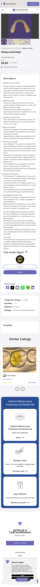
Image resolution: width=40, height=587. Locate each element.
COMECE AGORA (20, 543)
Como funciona (20, 552)
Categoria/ (4, 48)
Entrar (18, 438)
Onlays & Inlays (27, 48)
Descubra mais (18, 471)
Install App (33, 4)
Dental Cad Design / (15, 48)
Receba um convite (18, 503)
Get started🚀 (23, 579)
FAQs (20, 556)
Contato (20, 272)
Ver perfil (20, 267)
